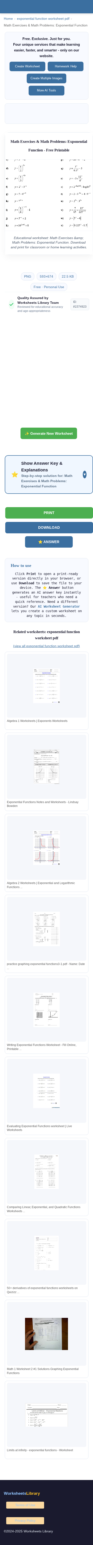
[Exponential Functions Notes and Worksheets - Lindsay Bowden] (46, 767)
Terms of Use (25, 1505)
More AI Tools (46, 90)
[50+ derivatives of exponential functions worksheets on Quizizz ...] (46, 1253)
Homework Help (66, 66)
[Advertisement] (46, 372)
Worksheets (22, 1493)
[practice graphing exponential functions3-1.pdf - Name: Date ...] (46, 929)
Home (8, 18)
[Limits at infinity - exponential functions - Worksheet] (46, 1415)
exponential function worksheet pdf (43, 18)
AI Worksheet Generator (59, 606)
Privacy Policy (25, 1520)
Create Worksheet (27, 66)
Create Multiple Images (46, 78)
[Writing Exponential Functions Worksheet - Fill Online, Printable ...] (46, 1010)
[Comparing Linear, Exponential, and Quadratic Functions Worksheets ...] (46, 1172)
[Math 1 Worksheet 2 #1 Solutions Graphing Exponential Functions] (46, 1334)
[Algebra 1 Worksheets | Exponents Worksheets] (46, 686)
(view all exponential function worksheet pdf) (46, 646)
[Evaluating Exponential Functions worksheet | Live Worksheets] (46, 1091)
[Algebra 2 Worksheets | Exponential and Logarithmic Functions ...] (46, 847)
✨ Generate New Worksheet (49, 433)
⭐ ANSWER (48, 542)
